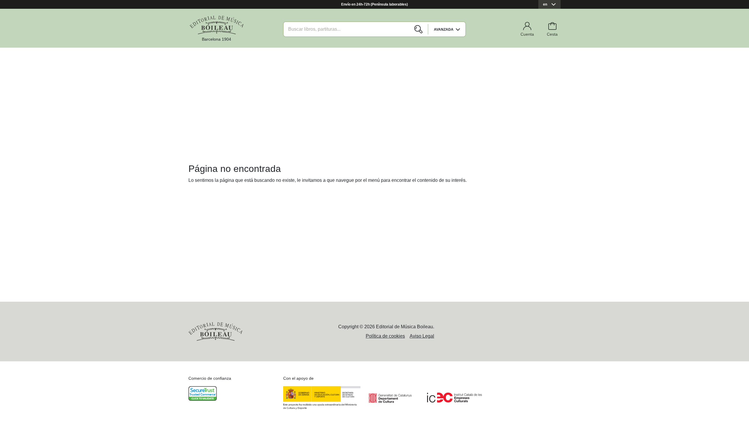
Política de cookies (385, 336)
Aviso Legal (422, 336)
